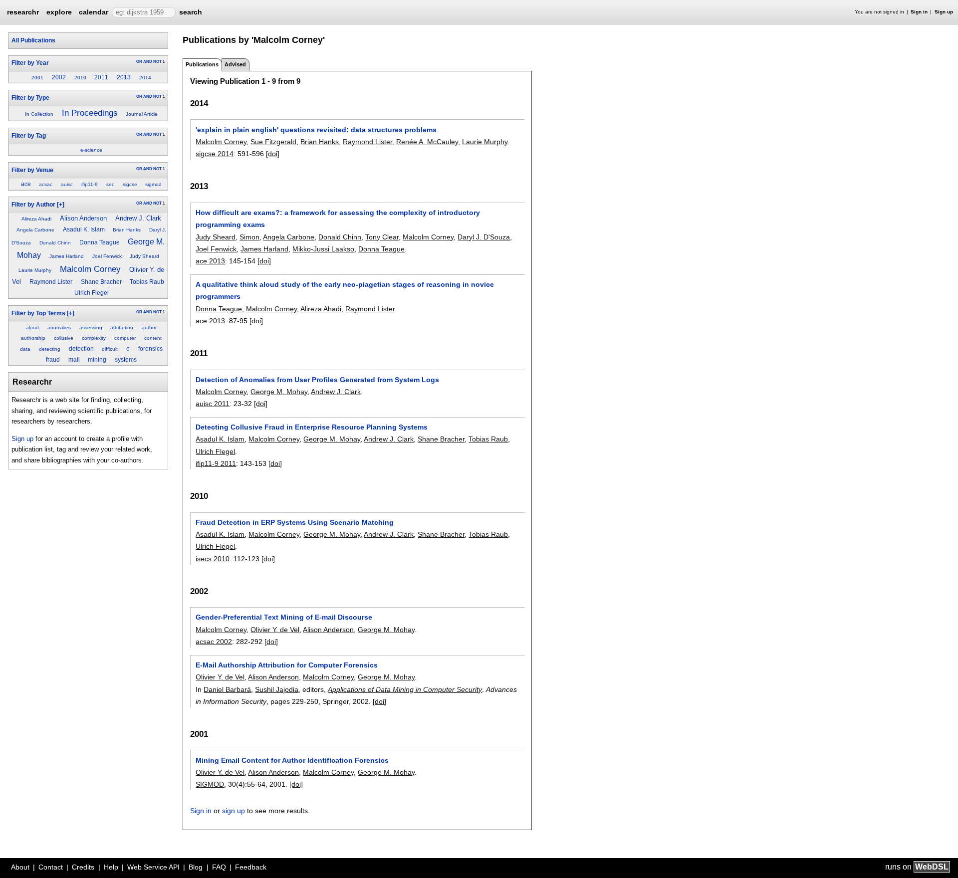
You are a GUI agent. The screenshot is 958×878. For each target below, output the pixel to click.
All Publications (33, 40)
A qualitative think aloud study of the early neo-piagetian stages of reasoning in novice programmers (345, 290)
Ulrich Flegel (91, 293)
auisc (67, 184)
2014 (145, 77)
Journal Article (142, 114)
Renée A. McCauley (427, 142)
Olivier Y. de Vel (274, 630)
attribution (121, 327)
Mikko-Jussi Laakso (323, 249)
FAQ (219, 867)
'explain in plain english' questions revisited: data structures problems (316, 130)
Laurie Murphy (34, 270)
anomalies (59, 327)
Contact (50, 867)
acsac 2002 (214, 642)
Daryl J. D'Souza (484, 237)
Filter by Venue (32, 170)
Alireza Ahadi (36, 218)
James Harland (66, 256)
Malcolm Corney (90, 269)
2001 (37, 77)
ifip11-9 (89, 184)
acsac (45, 184)
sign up (233, 811)
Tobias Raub (147, 282)
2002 (59, 77)
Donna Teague (99, 242)
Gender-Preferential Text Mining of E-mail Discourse (284, 617)
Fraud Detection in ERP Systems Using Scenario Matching (295, 522)
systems (126, 360)
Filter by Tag (28, 136)
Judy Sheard (144, 256)
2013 (124, 77)
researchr (23, 11)
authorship (33, 338)
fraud (53, 360)
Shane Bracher (101, 282)
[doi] (272, 154)
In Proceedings (90, 113)
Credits (83, 867)
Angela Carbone (35, 229)
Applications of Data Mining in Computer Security (405, 689)
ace (26, 184)
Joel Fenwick (107, 256)
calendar (93, 12)
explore (59, 12)
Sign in (919, 11)
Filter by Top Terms (38, 313)
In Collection (39, 114)
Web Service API (153, 867)
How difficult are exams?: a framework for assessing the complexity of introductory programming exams (338, 218)
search (190, 12)
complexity (94, 338)
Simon (249, 237)
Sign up (944, 11)
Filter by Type (30, 98)
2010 (80, 77)
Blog (196, 867)
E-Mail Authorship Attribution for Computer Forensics (287, 665)
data (25, 349)
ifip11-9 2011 (216, 463)
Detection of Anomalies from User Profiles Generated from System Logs (317, 380)
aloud (32, 327)
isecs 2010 (213, 559)
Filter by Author (33, 205)
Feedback (250, 867)
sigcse (130, 184)
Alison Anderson (83, 218)
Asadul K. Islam (84, 229)
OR (139, 61)
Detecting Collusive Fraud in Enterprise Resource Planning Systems (312, 427)
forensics (150, 349)
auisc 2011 (213, 404)
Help (111, 867)
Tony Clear (382, 237)
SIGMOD (210, 784)
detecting (49, 349)
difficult (110, 349)
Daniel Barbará (227, 689)
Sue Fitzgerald (273, 142)
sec (110, 184)
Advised (235, 64)
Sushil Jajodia (276, 689)
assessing (90, 327)
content (153, 338)
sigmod (153, 184)
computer (125, 338)
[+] (60, 205)
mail (74, 360)
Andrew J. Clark (138, 218)
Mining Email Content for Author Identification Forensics (292, 760)
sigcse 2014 (215, 154)
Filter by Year (30, 63)
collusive (63, 338)
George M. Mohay (278, 392)
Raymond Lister (50, 282)
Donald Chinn (55, 242)
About (20, 867)
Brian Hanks (127, 229)
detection (81, 349)
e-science (91, 150)
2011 (101, 77)
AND (147, 61)
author (149, 327)
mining (97, 360)
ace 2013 (210, 261)
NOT (157, 61)
